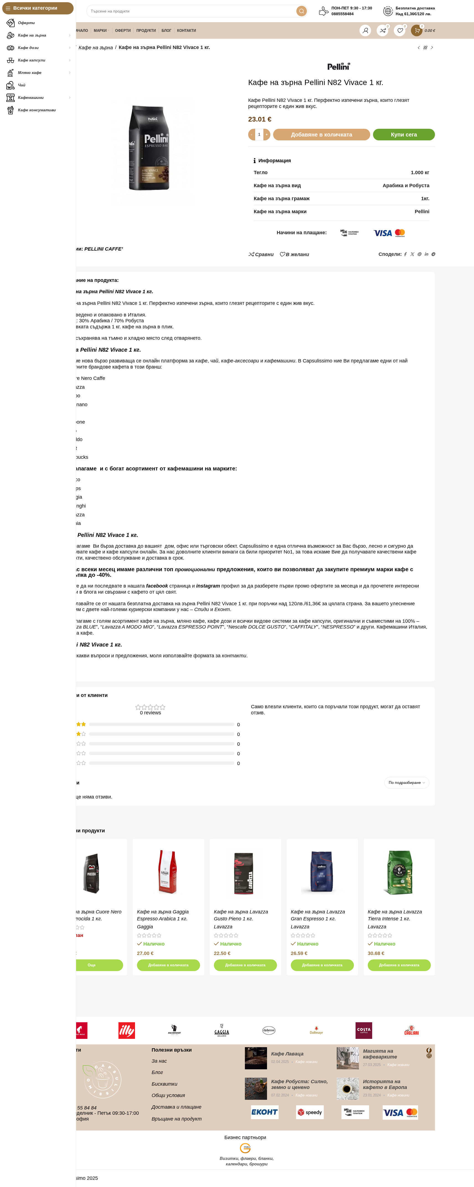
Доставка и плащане (176, 1107)
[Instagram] (429, 1055)
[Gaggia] (221, 1030)
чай (214, 361)
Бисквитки (164, 1084)
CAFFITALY (304, 627)
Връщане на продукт (177, 1119)
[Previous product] (418, 47)
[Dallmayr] (316, 1030)
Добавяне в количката (321, 135)
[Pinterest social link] (419, 254)
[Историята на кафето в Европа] (348, 1089)
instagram (208, 586)
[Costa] (364, 1030)
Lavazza (223, 926)
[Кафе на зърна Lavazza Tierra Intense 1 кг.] (399, 874)
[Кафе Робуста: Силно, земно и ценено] (256, 1089)
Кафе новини (306, 1062)
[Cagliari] (411, 1030)
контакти (234, 655)
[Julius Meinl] (79, 1030)
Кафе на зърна (96, 47)
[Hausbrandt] (174, 1030)
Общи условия (168, 1095)
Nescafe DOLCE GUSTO (256, 627)
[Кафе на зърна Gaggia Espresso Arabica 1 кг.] (168, 874)
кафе (201, 361)
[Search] (301, 11)
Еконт (222, 609)
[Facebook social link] (405, 254)
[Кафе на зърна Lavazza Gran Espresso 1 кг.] (322, 874)
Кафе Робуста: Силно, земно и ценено (299, 1084)
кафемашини (280, 361)
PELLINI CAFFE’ (103, 249)
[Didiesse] (269, 1030)
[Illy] (126, 1030)
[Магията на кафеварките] (348, 1058)
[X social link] (412, 254)
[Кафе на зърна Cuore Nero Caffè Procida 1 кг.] (91, 874)
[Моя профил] (365, 30)
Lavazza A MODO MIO (127, 627)
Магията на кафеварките (380, 1054)
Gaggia (145, 926)
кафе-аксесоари (240, 361)
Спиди (201, 609)
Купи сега (404, 135)
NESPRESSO (338, 627)
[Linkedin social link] (426, 254)
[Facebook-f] (429, 1050)
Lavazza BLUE (79, 627)
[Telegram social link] (433, 254)
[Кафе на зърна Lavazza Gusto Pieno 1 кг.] (245, 874)
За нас (159, 1061)
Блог (157, 1072)
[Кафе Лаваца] (256, 1058)
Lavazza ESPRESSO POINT (190, 627)
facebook (157, 586)
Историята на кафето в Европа (385, 1084)
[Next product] (431, 47)
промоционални (195, 569)
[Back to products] (425, 47)
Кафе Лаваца (287, 1054)
